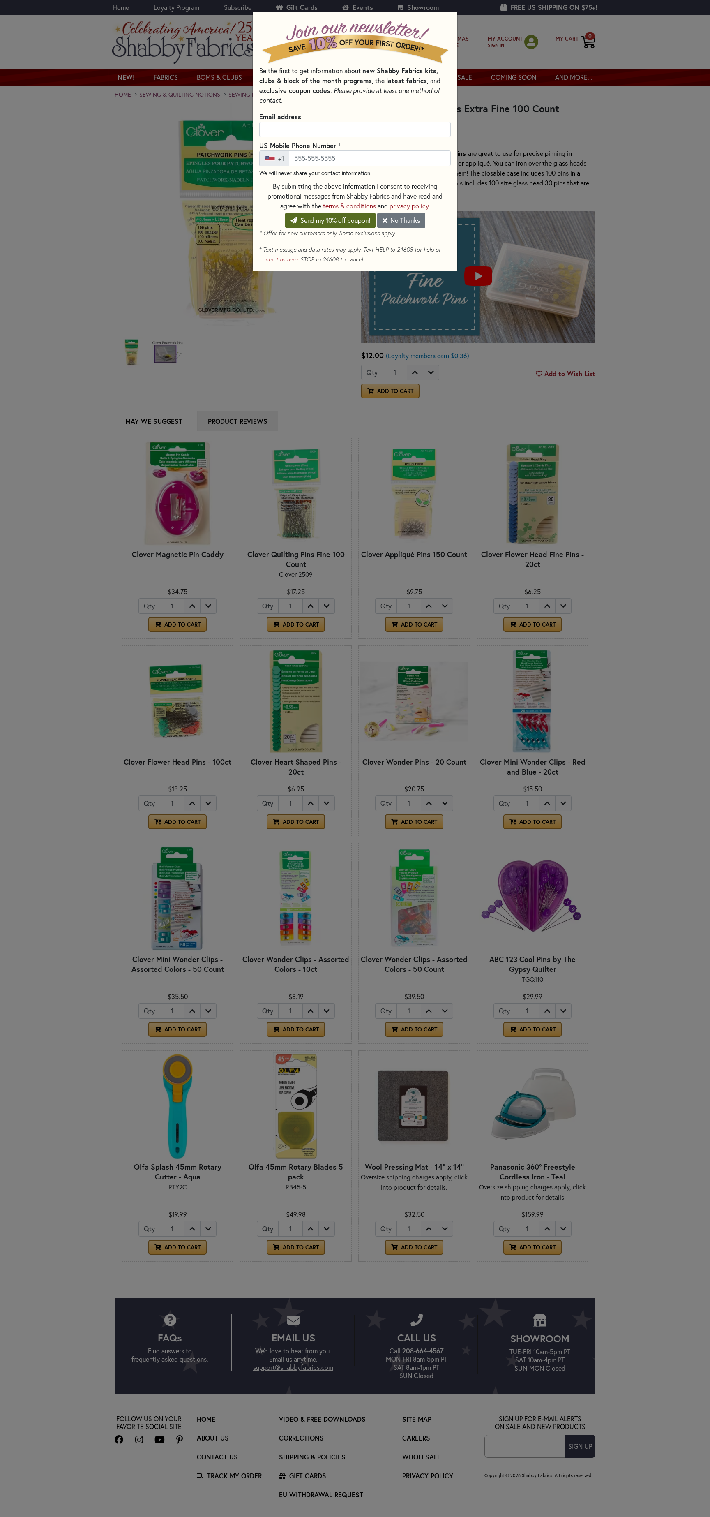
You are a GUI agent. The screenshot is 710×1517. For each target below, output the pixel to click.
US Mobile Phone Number (300, 145)
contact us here (278, 259)
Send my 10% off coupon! (334, 220)
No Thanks (404, 220)
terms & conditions (349, 206)
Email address (280, 116)
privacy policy (409, 206)
